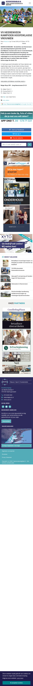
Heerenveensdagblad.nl (13, 2)
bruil (4, 100)
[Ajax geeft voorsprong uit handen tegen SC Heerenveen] (6, 278)
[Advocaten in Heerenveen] (6, 286)
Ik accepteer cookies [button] (16, 683)
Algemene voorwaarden (8, 451)
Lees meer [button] (20, 678)
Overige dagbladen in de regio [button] (11, 445)
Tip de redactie (18, 138)
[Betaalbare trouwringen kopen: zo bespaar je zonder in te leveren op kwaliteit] (6, 263)
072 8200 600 (8, 395)
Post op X (17, 134)
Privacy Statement (7, 457)
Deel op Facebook (18, 130)
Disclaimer (4, 454)
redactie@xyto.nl (9, 397)
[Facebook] (3, 406)
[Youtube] (6, 406)
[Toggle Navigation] (30, 3)
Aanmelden (6, 421)
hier (4, 97)
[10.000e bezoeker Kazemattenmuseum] (6, 270)
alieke (7, 100)
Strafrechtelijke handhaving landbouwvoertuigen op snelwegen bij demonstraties (20, 293)
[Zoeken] (29, 144)
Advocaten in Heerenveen (19, 284)
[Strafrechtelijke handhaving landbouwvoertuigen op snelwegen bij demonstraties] (6, 294)
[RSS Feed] (10, 406)
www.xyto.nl (7, 399)
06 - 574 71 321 (23, 120)
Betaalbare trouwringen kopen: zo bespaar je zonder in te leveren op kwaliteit (21, 262)
